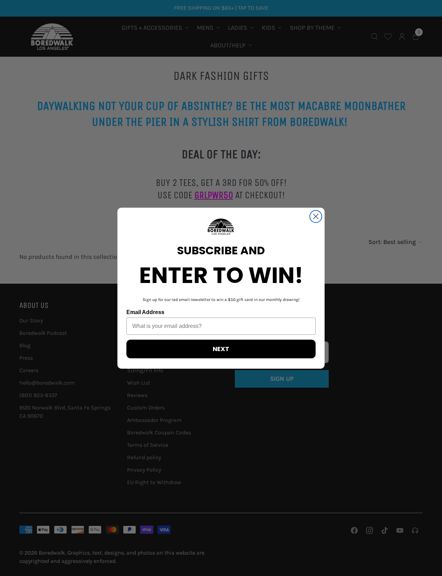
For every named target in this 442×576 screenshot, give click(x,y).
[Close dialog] (316, 216)
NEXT (221, 348)
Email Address (145, 312)
